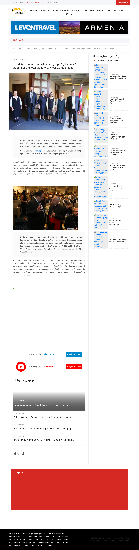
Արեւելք (33, 11)
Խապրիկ (100, 11)
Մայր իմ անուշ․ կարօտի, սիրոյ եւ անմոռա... (116, 120)
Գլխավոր (17, 48)
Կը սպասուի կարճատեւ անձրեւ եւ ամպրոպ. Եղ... (118, 240)
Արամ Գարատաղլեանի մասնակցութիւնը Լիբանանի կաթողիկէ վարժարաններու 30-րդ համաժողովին (69, 48)
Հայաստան (44, 11)
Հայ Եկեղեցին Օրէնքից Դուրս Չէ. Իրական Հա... (118, 77)
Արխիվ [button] (69, 14)
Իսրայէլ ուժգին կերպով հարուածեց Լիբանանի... (44, 440)
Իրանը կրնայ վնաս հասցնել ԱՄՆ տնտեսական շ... (116, 222)
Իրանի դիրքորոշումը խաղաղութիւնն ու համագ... (117, 168)
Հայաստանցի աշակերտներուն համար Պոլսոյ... (44, 405)
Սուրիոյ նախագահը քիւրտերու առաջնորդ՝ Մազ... (117, 188)
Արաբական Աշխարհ (60, 11)
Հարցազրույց (88, 11)
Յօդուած (75, 11)
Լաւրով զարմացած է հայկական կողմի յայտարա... (117, 152)
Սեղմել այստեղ (74, 354)
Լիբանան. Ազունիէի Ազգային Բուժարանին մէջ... (118, 101)
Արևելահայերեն (52, 2)
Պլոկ (121, 11)
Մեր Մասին (111, 11)
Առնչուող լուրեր (24, 380)
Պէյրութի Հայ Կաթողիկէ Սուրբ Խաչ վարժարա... (43, 417)
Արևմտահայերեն (35, 2)
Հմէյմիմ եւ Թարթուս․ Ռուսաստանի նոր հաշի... (117, 207)
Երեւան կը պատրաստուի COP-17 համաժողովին (44, 428)
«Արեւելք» (38, 151)
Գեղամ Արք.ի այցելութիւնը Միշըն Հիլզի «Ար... (117, 137)
